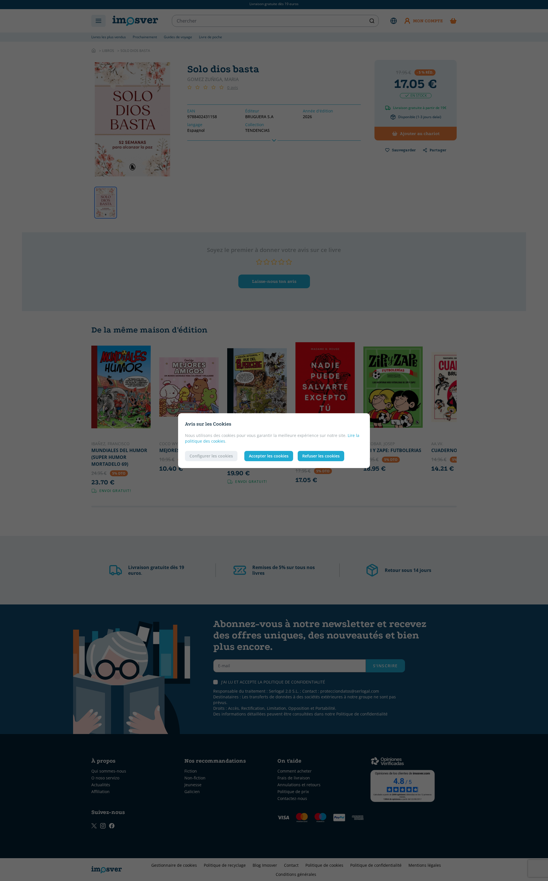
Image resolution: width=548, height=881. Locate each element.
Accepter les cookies (269, 456)
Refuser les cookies (321, 456)
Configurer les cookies (211, 456)
